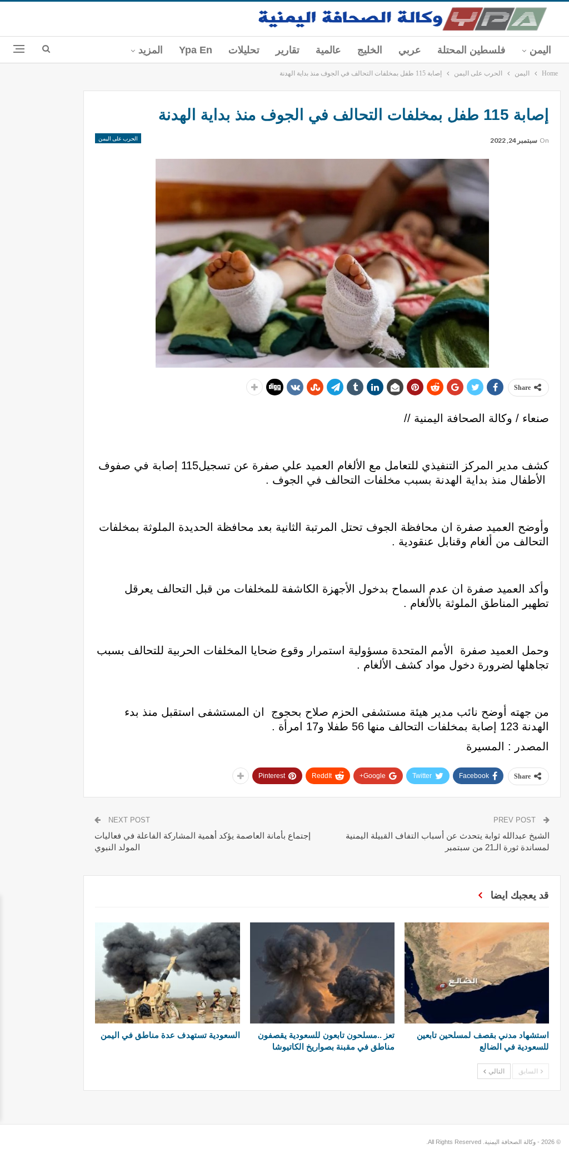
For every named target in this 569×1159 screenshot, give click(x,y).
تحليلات (243, 50)
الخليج (369, 50)
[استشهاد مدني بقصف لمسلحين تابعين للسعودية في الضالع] (477, 972)
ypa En (195, 50)
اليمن (540, 50)
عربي (409, 50)
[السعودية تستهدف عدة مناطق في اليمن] (167, 972)
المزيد (150, 50)
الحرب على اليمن (118, 138)
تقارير (288, 50)
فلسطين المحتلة (471, 50)
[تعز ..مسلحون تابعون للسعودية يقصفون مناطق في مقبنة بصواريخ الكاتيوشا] (322, 972)
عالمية (328, 50)
